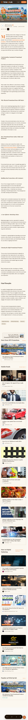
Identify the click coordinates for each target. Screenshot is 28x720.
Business (22, 321)
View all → (24, 340)
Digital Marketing (7, 5)
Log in (18, 2)
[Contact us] (24, 717)
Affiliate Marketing (14, 321)
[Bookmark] (16, 716)
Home (2, 5)
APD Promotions (8, 25)
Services (3, 323)
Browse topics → (22, 366)
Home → (24, 678)
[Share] (20, 716)
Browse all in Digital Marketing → (19, 550)
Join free (24, 2)
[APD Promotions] (2, 25)
